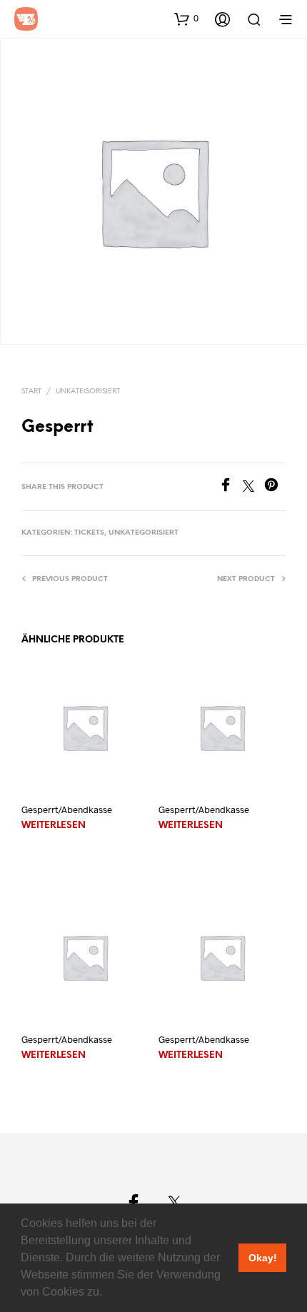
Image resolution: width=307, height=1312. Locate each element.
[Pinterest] (275, 487)
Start (31, 391)
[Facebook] (230, 487)
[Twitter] (253, 487)
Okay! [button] (262, 1257)
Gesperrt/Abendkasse (66, 809)
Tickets (89, 533)
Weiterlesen (53, 825)
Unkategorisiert (88, 391)
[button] (107, 1293)
